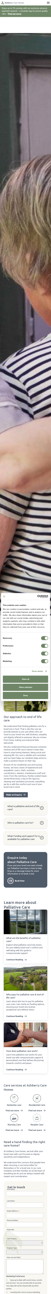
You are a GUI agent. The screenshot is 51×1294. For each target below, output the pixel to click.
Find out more (14, 14)
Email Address (13, 1211)
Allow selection (25, 687)
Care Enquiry (12, 1239)
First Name (11, 1189)
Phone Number (12, 1220)
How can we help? (14, 1257)
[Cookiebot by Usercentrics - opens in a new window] (37, 596)
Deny (25, 695)
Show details (37, 671)
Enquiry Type (12, 1248)
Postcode (10, 1230)
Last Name (11, 1201)
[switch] (44, 646)
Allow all (25, 679)
